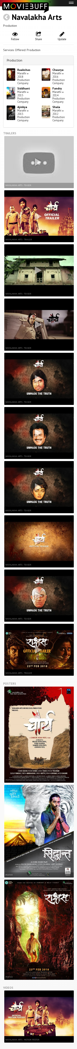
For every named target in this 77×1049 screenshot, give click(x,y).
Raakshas (23, 70)
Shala (56, 107)
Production (14, 60)
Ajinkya (22, 107)
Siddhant (23, 88)
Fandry (57, 88)
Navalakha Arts (37, 17)
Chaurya (58, 70)
